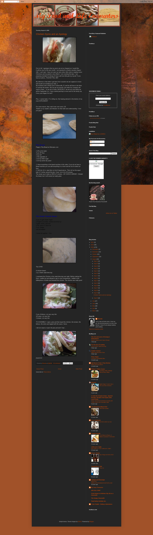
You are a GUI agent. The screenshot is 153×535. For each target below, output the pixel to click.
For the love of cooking (98, 344)
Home (59, 369)
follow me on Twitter (111, 213)
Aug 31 (96, 261)
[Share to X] (68, 363)
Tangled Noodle (95, 433)
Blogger (91, 521)
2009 (92, 247)
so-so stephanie (96, 420)
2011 (92, 242)
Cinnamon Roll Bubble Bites (98, 358)
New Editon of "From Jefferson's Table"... (101, 448)
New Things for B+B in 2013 (106, 454)
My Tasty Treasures (97, 487)
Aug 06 (96, 290)
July (93, 301)
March (94, 311)
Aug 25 (96, 263)
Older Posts (79, 369)
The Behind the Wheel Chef (99, 407)
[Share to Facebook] (70, 363)
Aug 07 (96, 288)
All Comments (95, 145)
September (95, 256)
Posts (93, 141)
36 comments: (57, 363)
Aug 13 (96, 280)
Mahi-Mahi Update (104, 408)
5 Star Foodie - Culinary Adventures (101, 504)
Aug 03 (96, 298)
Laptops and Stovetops (98, 480)
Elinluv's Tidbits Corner (98, 369)
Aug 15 (96, 278)
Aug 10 (96, 283)
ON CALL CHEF (95, 490)
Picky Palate (95, 357)
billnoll (80, 521)
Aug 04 (96, 293)
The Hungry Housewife (98, 498)
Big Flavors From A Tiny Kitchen (100, 363)
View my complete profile (96, 329)
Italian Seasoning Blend (97, 364)
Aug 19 (96, 273)
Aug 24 (96, 266)
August (94, 259)
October (94, 254)
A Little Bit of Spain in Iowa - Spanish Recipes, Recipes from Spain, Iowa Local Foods (102, 397)
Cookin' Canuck (96, 351)
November (95, 252)
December (95, 249)
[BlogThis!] (66, 363)
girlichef (93, 382)
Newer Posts (40, 369)
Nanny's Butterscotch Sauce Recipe (100, 340)
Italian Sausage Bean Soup (98, 352)
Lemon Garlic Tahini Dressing (98, 346)
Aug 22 (96, 268)
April (93, 308)
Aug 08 (96, 285)
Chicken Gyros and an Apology (51, 34)
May (93, 306)
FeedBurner (106, 105)
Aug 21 (96, 271)
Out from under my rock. (105, 421)
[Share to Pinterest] (72, 363)
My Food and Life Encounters (95, 118)
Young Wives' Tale (96, 466)
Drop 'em (101, 468)
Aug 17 (96, 275)
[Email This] (64, 363)
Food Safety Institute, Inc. (98, 501)
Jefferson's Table (96, 447)
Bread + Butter (95, 453)
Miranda (100, 319)
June (93, 303)
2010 (92, 244)
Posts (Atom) (47, 372)
